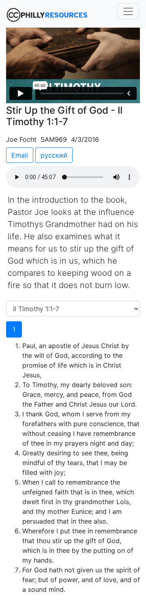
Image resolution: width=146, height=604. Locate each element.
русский (54, 155)
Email (19, 155)
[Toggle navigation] (128, 11)
